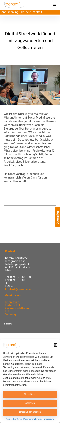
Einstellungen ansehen (30, 412)
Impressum (49, 419)
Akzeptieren (30, 394)
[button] (55, 345)
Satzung (10, 314)
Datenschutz (13, 305)
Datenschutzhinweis (32, 419)
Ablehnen (30, 403)
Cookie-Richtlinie (14, 419)
